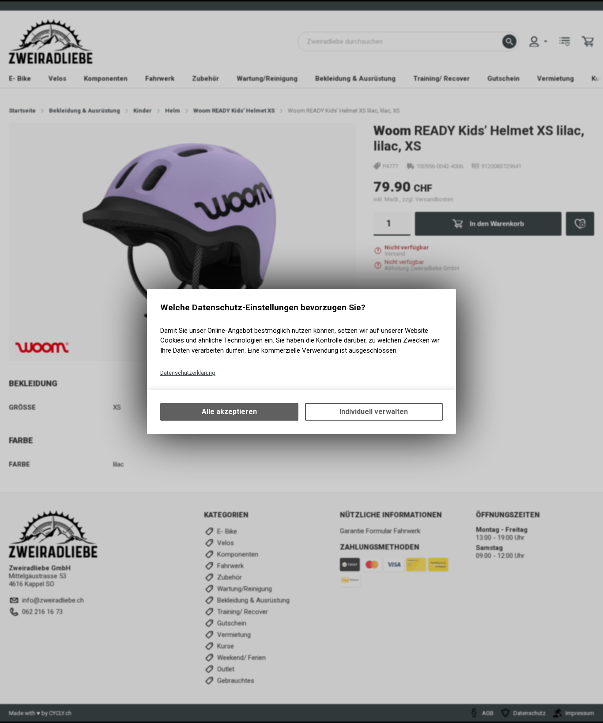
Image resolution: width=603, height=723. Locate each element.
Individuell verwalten (373, 411)
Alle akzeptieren (229, 411)
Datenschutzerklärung (187, 372)
